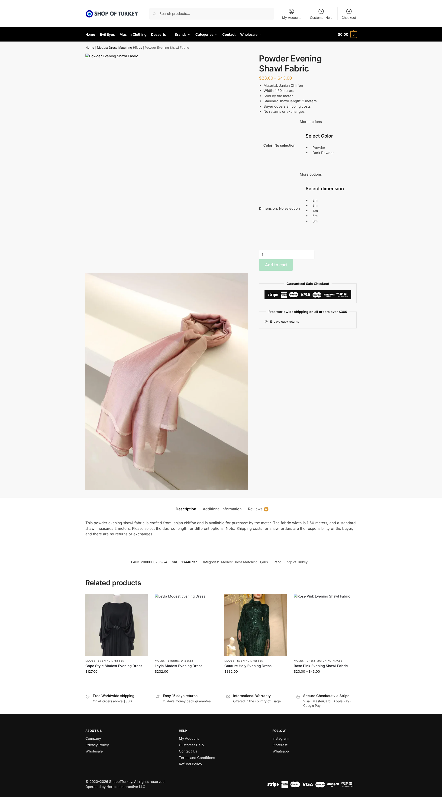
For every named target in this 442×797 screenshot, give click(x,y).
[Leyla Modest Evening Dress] (186, 625)
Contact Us (188, 751)
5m (315, 216)
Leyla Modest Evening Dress (178, 666)
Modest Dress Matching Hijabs (119, 47)
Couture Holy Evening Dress (247, 666)
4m (315, 210)
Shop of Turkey (296, 562)
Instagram (280, 738)
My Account (291, 17)
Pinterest (279, 745)
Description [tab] (186, 509)
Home (89, 47)
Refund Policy (190, 764)
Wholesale (94, 751)
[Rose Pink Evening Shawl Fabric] (325, 625)
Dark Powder (323, 153)
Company (93, 738)
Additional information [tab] (222, 509)
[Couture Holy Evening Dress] (255, 625)
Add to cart (276, 264)
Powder (319, 147)
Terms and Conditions (197, 757)
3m (315, 205)
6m (315, 221)
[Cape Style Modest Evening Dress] (116, 625)
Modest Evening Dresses (104, 660)
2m (315, 200)
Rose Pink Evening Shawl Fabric (321, 666)
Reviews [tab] (257, 509)
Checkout (349, 17)
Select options (116, 681)
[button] (347, 35)
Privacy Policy (97, 745)
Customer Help (321, 17)
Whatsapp (280, 751)
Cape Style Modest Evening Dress (113, 666)
